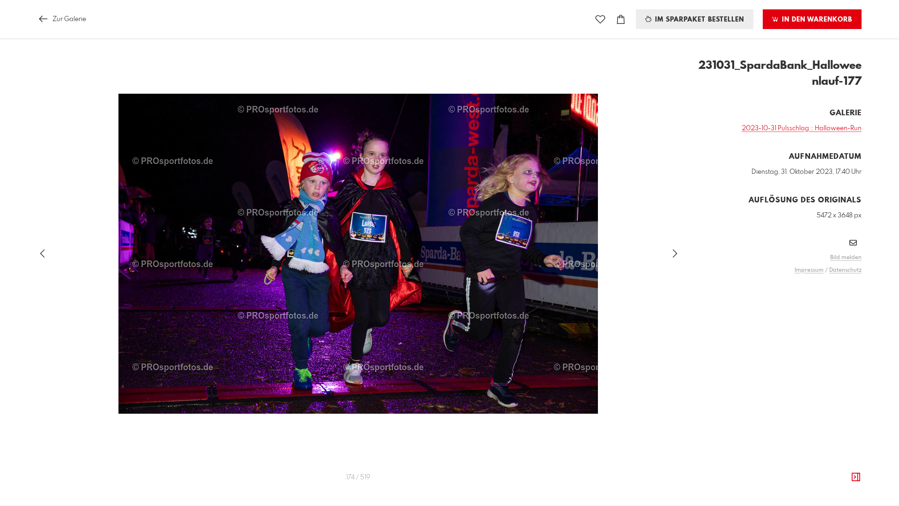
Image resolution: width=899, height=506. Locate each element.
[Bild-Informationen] (856, 477)
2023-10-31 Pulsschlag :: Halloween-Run (802, 128)
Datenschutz (845, 270)
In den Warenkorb (816, 19)
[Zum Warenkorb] (620, 19)
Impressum (809, 270)
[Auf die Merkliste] (600, 19)
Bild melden (846, 257)
